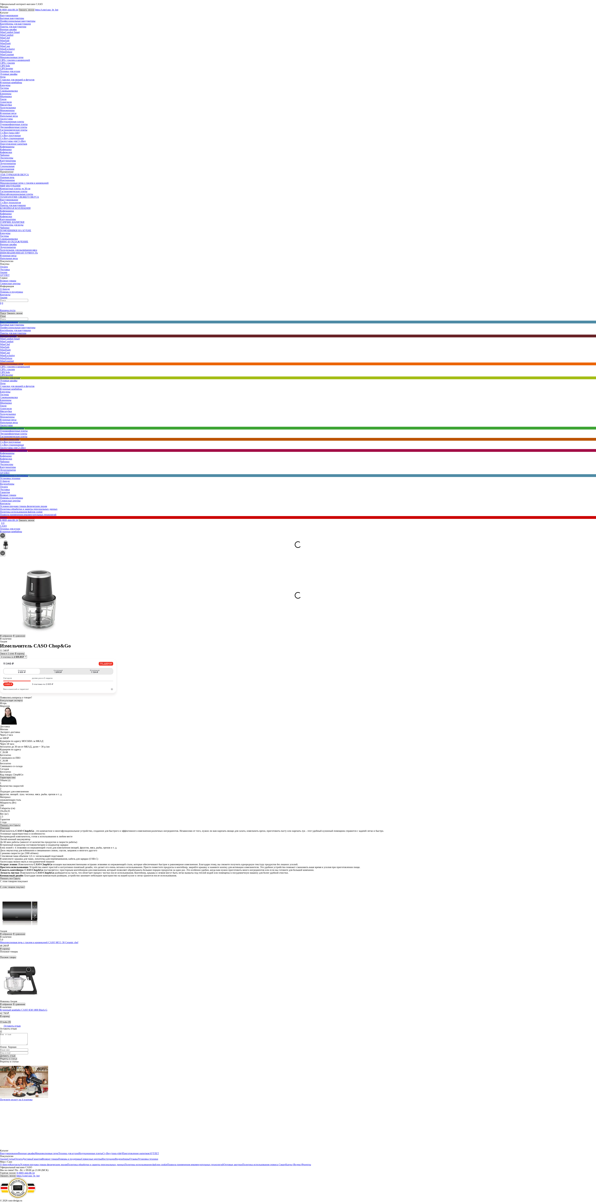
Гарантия (5, 492)
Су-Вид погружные (10, 135)
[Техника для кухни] (20, 378)
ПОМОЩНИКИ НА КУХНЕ (15, 230)
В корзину (19, 653)
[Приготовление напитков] (27, 451)
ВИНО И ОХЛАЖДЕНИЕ (14, 241)
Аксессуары (6, 118)
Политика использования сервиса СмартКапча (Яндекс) (272, 1164)
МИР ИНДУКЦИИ (10, 185)
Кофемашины (7, 146)
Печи (3, 77)
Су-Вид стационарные (12, 138)
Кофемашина (7, 211)
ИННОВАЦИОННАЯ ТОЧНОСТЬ (19, 252)
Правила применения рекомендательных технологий (28, 514)
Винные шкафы (8, 29)
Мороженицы (7, 110)
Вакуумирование (9, 15)
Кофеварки (6, 149)
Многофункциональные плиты (16, 194)
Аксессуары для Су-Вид (13, 141)
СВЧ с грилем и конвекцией (15, 60)
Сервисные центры (10, 283)
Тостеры (4, 88)
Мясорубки (6, 104)
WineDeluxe (6, 51)
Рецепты (306, 1164)
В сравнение (19, 636)
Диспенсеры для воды (11, 225)
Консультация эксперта (11, 700)
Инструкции (108, 1159)
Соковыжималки (9, 91)
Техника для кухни (10, 71)
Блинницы (5, 93)
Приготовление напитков (13, 144)
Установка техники (10, 478)
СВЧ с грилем (7, 63)
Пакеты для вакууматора (13, 26)
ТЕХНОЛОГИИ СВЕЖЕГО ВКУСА (19, 197)
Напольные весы (9, 116)
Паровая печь (7, 177)
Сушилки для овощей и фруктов (17, 79)
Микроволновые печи (11, 57)
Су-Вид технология (10, 202)
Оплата (4, 266)
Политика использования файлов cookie (21, 511)
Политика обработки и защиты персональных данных (28, 509)
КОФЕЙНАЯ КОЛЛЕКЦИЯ (15, 208)
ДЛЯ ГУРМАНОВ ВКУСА (14, 174)
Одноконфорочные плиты (14, 124)
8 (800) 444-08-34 (9, 9)
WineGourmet (7, 54)
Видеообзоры (7, 484)
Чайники (4, 155)
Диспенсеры (6, 158)
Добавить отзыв (7, 1056)
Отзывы (133, 1159)
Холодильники (8, 107)
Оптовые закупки (233, 1164)
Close (2, 316)
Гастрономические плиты (13, 130)
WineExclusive (7, 49)
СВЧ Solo (5, 65)
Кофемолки (6, 152)
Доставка (5, 269)
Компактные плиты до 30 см (15, 188)
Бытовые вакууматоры (12, 18)
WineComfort (6, 35)
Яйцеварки (6, 96)
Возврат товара (8, 280)
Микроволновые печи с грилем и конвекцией (24, 183)
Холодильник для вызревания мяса (18, 250)
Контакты (5, 294)
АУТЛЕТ (5, 275)
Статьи (11, 1159)
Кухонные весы (8, 113)
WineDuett (5, 43)
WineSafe (4, 40)
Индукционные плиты (12, 121)
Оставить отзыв (12, 1026)
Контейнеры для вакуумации (15, 23)
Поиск (3, 313)
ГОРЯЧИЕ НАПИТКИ (12, 222)
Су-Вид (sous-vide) (10, 132)
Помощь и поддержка (11, 292)
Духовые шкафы (8, 74)
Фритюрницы (7, 180)
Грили (3, 99)
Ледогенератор (8, 163)
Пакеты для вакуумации (13, 205)
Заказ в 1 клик (7, 653)
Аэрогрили (6, 102)
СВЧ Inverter (6, 68)
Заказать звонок (26, 10)
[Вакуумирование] (18, 322)
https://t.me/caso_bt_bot (46, 9)
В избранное (6, 636)
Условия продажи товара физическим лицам (23, 506)
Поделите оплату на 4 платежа (16, 1099)
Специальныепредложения (7, 167)
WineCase (5, 46)
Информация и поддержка (14, 475)
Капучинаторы (8, 160)
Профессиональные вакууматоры (17, 21)
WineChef (5, 37)
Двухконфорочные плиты (13, 127)
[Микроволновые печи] (23, 364)
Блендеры (5, 85)
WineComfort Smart (10, 32)
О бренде (5, 289)
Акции (3, 272)
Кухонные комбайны (11, 82)
